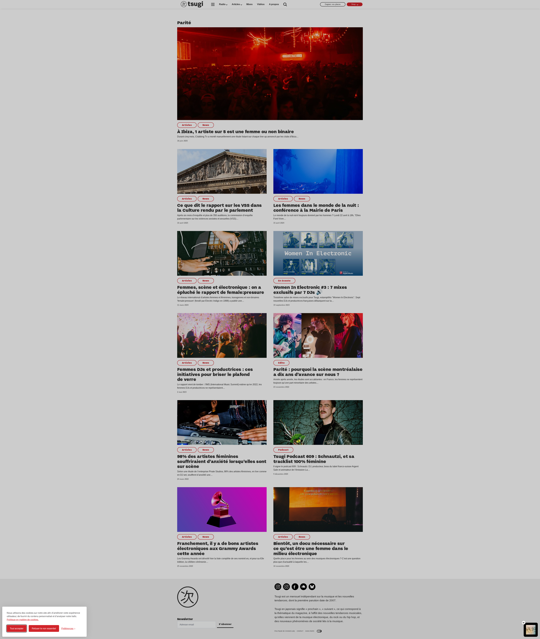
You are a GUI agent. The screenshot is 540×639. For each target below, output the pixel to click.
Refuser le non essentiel (44, 628)
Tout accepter (16, 628)
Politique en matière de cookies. (23, 619)
